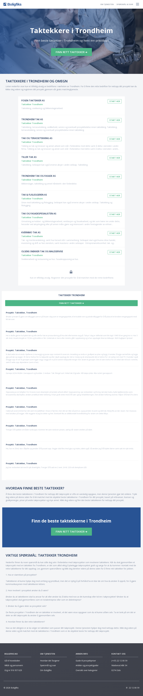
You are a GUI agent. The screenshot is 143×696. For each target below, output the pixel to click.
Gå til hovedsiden (12, 660)
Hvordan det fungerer (49, 660)
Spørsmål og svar (48, 665)
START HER (114, 101)
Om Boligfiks (46, 670)
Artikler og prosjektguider (87, 665)
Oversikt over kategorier (86, 670)
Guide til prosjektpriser (86, 660)
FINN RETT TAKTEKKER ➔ (71, 52)
